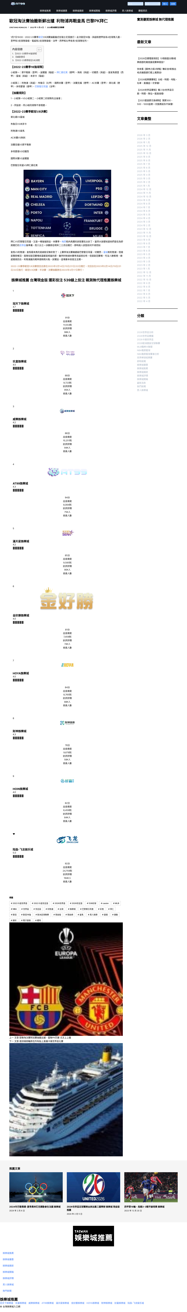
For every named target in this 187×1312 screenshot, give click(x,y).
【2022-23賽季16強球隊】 (26, 53)
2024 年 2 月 (143, 225)
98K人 (67, 332)
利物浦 (49, 909)
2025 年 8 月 (143, 160)
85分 (67, 555)
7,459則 (67, 636)
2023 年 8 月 (143, 243)
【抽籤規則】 (20, 57)
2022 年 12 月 (144, 272)
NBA (14, 909)
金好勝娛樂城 (21, 615)
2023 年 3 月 (143, 261)
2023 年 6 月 (143, 250)
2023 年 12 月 (144, 229)
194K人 (67, 878)
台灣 (60, 909)
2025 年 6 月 (143, 167)
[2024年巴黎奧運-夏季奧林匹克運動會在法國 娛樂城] (36, 1187)
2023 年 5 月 (143, 254)
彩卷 (101, 909)
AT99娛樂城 (20, 483)
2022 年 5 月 (143, 297)
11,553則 (67, 324)
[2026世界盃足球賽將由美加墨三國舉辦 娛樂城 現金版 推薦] (93, 1187)
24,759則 (67, 870)
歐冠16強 (26, 914)
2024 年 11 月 (144, 192)
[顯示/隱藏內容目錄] (38, 49)
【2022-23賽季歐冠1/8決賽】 (27, 60)
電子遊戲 (26, 920)
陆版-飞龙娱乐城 (23, 849)
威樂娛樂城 (19, 419)
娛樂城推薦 (45, 10)
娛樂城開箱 (94, 10)
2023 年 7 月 (143, 247)
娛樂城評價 (111, 10)
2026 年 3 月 (143, 135)
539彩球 (91, 903)
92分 (67, 863)
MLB (116, 903)
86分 (67, 433)
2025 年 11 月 (144, 149)
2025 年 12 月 (144, 146)
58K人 (67, 759)
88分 (67, 375)
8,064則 (67, 504)
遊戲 (105, 914)
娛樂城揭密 (78, 10)
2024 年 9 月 (143, 200)
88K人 (67, 701)
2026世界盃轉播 (145, 336)
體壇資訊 (142, 10)
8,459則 (67, 810)
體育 (38, 920)
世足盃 (37, 909)
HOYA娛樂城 (21, 673)
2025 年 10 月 (144, 153)
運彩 (14, 920)
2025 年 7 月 (143, 164)
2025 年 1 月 (143, 185)
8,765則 (67, 694)
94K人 (67, 447)
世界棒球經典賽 (144, 357)
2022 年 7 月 (143, 290)
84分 (67, 687)
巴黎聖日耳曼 (41, 86)
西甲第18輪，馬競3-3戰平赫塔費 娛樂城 (144, 1206)
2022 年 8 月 (143, 286)
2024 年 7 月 (143, 207)
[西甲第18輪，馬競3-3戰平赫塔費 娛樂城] (151, 1187)
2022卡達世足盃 (40, 903)
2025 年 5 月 (143, 171)
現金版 (57, 914)
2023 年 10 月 (144, 236)
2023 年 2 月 (143, 265)
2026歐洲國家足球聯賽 (55, 27)
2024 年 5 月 (143, 214)
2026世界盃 (59, 903)
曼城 (105, 252)
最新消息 (141, 382)
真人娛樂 (92, 914)
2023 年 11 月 (144, 232)
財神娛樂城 (19, 731)
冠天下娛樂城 (21, 303)
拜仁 (111, 909)
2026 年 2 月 (143, 138)
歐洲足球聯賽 (42, 914)
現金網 (69, 914)
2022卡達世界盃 (19, 903)
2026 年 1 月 (143, 142)
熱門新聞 (141, 386)
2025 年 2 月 (143, 182)
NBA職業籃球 (143, 350)
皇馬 (80, 914)
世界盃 (22, 245)
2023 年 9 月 (143, 239)
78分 (67, 745)
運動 (115, 914)
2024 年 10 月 (144, 196)
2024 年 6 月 (143, 211)
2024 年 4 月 (143, 218)
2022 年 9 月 (143, 283)
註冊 (173, 4)
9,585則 (67, 562)
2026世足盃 (76, 903)
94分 (67, 497)
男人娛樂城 (127, 10)
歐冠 (40, 37)
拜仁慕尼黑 (62, 72)
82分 (67, 803)
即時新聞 (141, 361)
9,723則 (67, 382)
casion (105, 903)
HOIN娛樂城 (20, 789)
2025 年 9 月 (143, 156)
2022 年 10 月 (144, 279)
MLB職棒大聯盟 (145, 346)
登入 (165, 4)
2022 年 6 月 (143, 294)
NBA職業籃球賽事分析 (148, 354)
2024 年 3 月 (143, 221)
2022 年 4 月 (143, 301)
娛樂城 (72, 909)
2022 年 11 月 (144, 276)
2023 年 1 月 (143, 268)
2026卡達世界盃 (145, 339)
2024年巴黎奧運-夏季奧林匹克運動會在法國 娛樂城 (35, 1206)
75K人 (67, 512)
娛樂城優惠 (61, 10)
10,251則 (67, 440)
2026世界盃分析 (145, 332)
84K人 (67, 817)
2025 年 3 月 (143, 178)
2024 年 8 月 (143, 203)
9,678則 (67, 752)
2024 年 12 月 (144, 189)
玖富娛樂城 (19, 361)
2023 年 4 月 (143, 257)
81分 (67, 629)
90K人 (67, 569)
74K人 (67, 644)
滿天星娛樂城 (21, 541)
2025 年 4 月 (143, 174)
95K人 (67, 389)
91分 (67, 317)
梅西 (64, 241)
